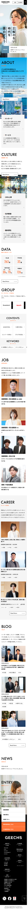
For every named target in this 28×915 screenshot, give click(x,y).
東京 (16, 547)
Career (20, 2)
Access (5, 854)
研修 (4, 706)
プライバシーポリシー (20, 865)
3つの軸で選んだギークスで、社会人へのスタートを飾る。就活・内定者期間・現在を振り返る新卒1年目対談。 (13, 698)
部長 (4, 547)
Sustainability (7, 852)
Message (6, 848)
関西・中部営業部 (7, 883)
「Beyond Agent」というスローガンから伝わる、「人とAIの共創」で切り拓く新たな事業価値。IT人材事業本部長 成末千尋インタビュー (13, 733)
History (6, 850)
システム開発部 (7, 890)
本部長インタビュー (8, 347)
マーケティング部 (7, 887)
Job (15, 2)
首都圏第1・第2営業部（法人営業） (10, 879)
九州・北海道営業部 (7, 885)
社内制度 (6, 863)
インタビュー (20, 347)
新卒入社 (20, 703)
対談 (4, 672)
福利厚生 (6, 865)
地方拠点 (13, 672)
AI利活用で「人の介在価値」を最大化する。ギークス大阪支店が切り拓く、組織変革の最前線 (13, 667)
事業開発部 (6, 888)
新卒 (10, 577)
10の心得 (6, 862)
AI (20, 672)
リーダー (5, 607)
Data (5, 849)
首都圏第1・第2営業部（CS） (9, 880)
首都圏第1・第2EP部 (8, 882)
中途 (10, 547)
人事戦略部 (6, 891)
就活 (11, 703)
